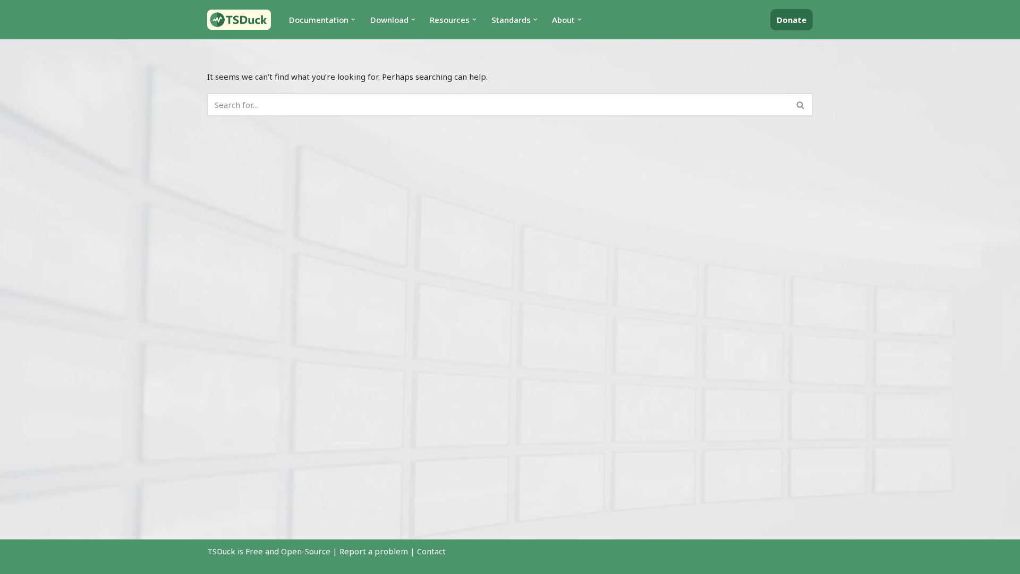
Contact (431, 551)
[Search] (801, 104)
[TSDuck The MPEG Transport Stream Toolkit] (239, 20)
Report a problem (373, 551)
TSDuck (221, 551)
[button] (353, 20)
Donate (791, 19)
